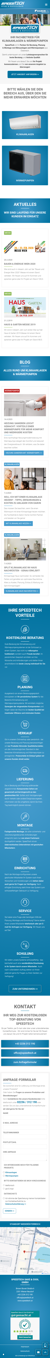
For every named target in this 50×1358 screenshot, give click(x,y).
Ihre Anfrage (9, 1152)
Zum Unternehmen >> (25, 988)
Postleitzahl (9, 1142)
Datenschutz (10, 1194)
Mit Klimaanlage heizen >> (18, 523)
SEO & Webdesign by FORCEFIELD (25, 1355)
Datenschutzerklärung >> (15, 1204)
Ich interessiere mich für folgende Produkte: (21, 1166)
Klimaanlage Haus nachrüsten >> (22, 591)
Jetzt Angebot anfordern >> (25, 74)
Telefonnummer (11, 1132)
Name (5, 1113)
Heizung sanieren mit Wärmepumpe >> (24, 453)
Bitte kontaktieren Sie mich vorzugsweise (25, 1181)
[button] (46, 5)
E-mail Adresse (10, 1123)
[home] (12, 4)
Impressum (25, 1347)
